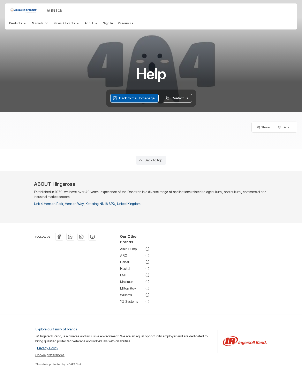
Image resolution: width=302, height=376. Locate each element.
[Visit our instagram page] (81, 237)
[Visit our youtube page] (92, 237)
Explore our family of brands (56, 329)
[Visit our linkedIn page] (70, 237)
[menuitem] (18, 23)
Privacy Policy (47, 348)
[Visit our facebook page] (59, 237)
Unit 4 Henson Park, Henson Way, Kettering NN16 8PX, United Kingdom (87, 204)
